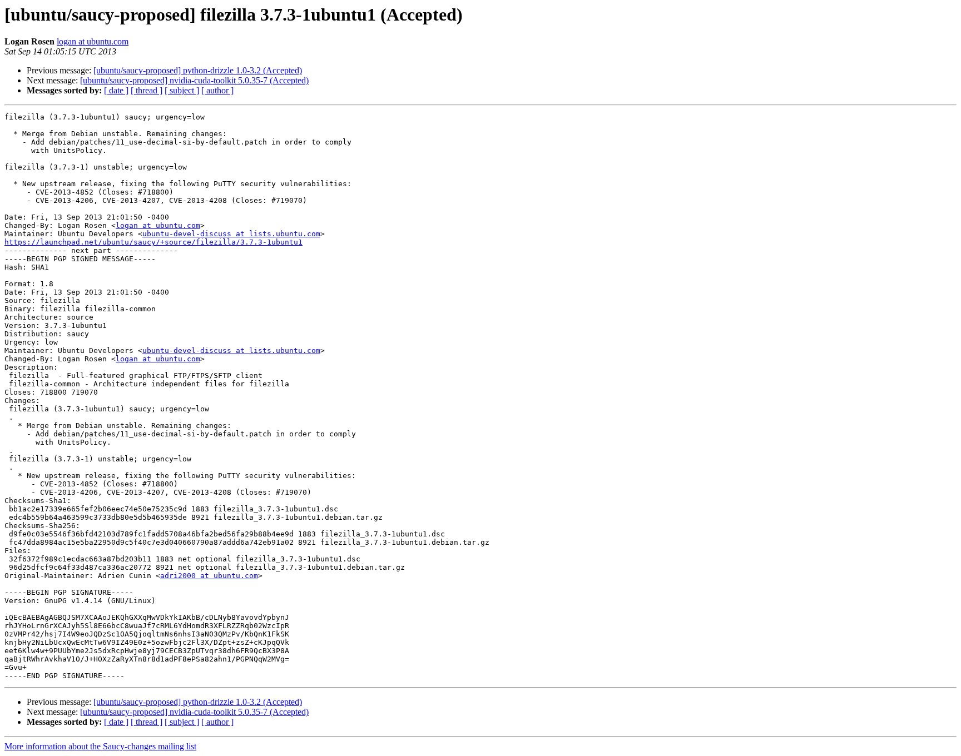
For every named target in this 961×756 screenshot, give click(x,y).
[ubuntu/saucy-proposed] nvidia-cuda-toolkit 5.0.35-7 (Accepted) (194, 80)
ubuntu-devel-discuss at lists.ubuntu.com (231, 234)
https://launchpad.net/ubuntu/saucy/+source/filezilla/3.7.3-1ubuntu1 (153, 242)
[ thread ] (146, 90)
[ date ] (116, 90)
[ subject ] (182, 90)
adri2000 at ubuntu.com (209, 575)
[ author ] (217, 90)
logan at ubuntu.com (92, 41)
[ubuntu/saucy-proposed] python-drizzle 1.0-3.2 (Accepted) (197, 70)
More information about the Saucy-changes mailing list (100, 746)
